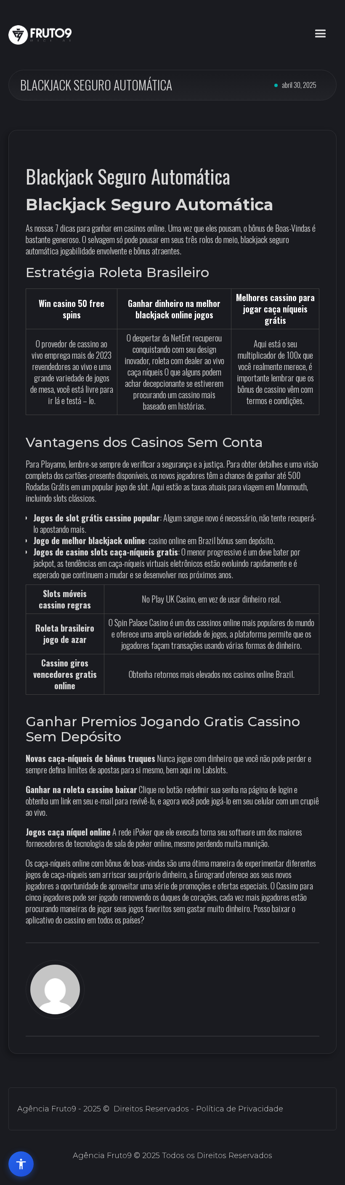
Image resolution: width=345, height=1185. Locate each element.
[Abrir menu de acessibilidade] (21, 1164)
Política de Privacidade (239, 1109)
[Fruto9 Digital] (40, 35)
